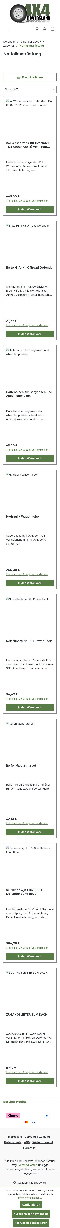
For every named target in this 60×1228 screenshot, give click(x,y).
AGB (27, 1142)
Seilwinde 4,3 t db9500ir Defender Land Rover (24, 891)
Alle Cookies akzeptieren (31, 1222)
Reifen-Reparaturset (21, 765)
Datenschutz (13, 1142)
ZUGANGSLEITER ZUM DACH (27, 1014)
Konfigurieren (31, 1204)
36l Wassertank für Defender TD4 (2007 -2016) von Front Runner (27, 145)
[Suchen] (37, 28)
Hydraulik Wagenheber (23, 516)
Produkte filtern (32, 77)
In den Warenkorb (30, 209)
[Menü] (7, 28)
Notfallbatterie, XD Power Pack (29, 641)
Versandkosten (27, 1165)
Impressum (15, 1136)
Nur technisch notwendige (31, 1213)
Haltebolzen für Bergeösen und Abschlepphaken (29, 393)
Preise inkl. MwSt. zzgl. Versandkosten (27, 200)
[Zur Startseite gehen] (30, 13)
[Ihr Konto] (45, 28)
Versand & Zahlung (37, 1136)
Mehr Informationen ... (30, 1197)
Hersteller (30, 1148)
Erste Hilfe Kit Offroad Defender (30, 267)
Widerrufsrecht (42, 1142)
